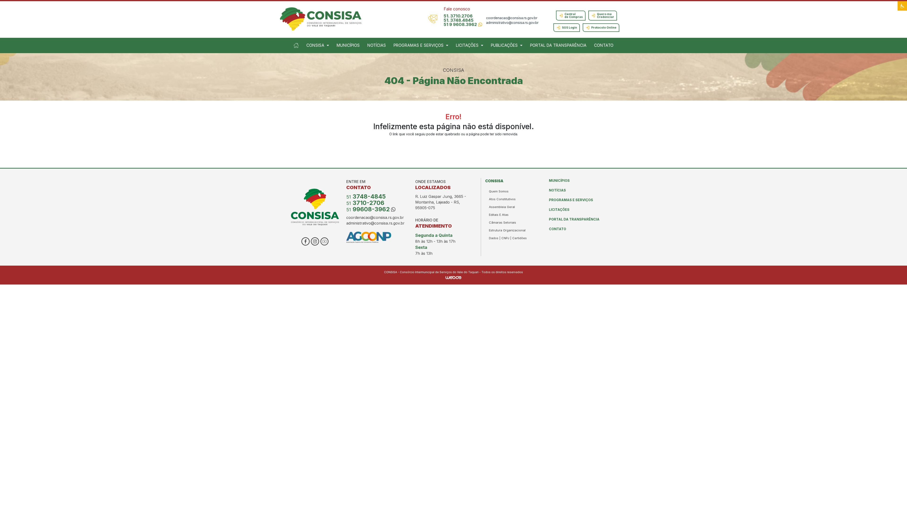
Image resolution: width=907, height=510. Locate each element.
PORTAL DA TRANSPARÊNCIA (558, 45)
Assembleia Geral (502, 207)
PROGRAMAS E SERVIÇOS (571, 200)
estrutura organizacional (507, 230)
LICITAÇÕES (559, 210)
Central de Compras (574, 15)
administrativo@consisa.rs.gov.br (512, 23)
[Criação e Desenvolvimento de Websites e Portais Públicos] (453, 277)
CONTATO (603, 45)
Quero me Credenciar (605, 15)
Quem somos (499, 191)
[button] (902, 6)
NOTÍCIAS (376, 45)
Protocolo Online (603, 27)
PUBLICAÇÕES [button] (504, 45)
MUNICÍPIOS (348, 45)
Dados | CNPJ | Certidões (508, 238)
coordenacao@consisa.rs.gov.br (511, 18)
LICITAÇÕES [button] (467, 45)
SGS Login (569, 27)
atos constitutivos (502, 199)
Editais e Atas (499, 215)
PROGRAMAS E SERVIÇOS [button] (419, 45)
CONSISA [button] (315, 45)
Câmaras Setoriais (502, 222)
